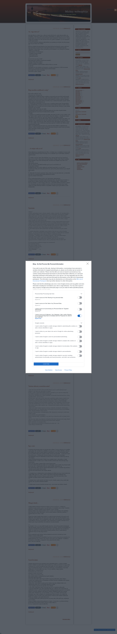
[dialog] (58, 317)
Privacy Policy (68, 370)
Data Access (58, 370)
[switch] (80, 297)
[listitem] (58, 294)
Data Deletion (49, 370)
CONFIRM (46, 364)
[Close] (88, 264)
